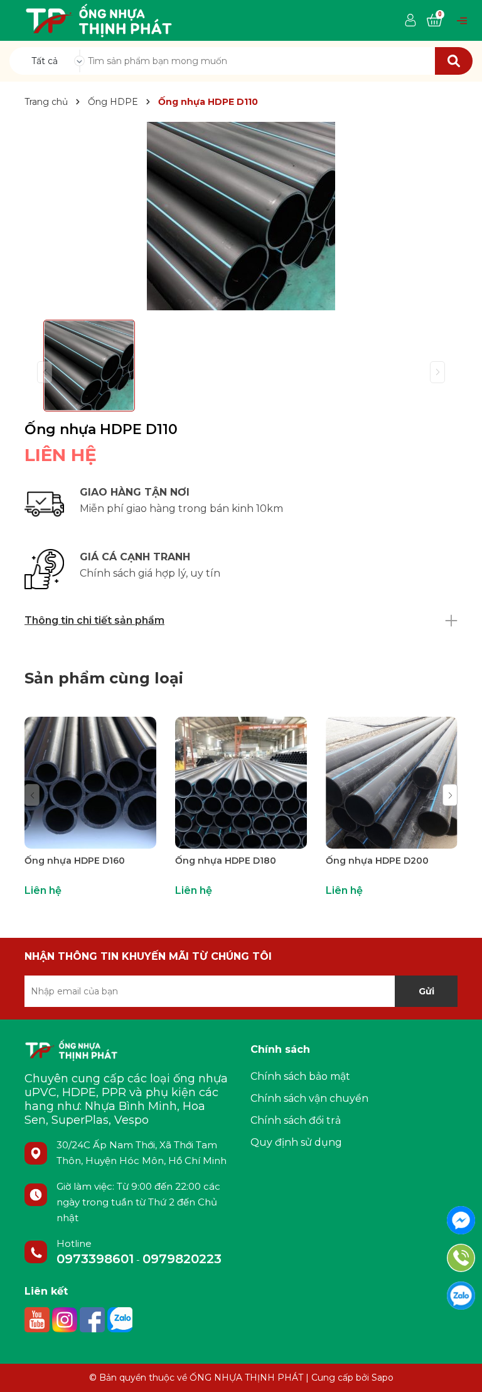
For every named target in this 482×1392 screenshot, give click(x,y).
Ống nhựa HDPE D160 (74, 860)
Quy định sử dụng (296, 1142)
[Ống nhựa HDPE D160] (90, 783)
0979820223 (182, 1258)
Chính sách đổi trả (295, 1120)
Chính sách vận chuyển (309, 1098)
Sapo (383, 1377)
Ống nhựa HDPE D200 (377, 860)
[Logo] (99, 19)
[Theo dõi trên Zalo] (119, 1319)
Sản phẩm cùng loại (103, 678)
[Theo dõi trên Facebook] (93, 1319)
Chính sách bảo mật (300, 1076)
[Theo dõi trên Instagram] (66, 1319)
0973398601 (95, 1258)
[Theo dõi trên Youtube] (38, 1319)
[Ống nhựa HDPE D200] (392, 783)
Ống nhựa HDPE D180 (225, 860)
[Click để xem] (241, 216)
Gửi (426, 991)
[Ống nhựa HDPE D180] (241, 783)
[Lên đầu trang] (460, 1370)
